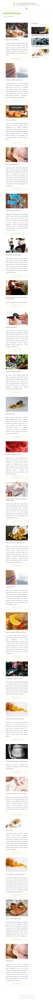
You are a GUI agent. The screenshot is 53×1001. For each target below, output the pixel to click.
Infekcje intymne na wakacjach (14, 80)
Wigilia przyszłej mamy (12, 39)
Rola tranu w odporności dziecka (15, 719)
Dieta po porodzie (11, 120)
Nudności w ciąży (10, 414)
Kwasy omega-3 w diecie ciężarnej (15, 874)
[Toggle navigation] (26, 9)
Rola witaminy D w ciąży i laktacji (15, 542)
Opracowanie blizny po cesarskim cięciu (17, 761)
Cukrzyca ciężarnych (11, 327)
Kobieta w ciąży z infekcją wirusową (16, 632)
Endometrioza (9, 961)
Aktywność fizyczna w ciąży (13, 255)
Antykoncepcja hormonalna (13, 210)
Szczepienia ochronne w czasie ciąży (16, 793)
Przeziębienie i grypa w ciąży (14, 678)
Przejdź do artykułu (16, 58)
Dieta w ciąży (9, 830)
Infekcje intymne (10, 587)
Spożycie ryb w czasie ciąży (13, 918)
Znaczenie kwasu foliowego (13, 371)
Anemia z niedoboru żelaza (13, 454)
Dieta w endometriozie (12, 164)
